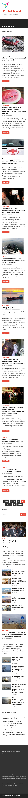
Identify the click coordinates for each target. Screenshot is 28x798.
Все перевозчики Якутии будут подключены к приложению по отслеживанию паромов (14, 634)
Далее (20, 504)
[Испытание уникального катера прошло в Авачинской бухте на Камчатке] (14, 247)
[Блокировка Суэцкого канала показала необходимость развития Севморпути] (6, 671)
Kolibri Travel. (12, 11)
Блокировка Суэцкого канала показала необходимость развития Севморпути (19, 668)
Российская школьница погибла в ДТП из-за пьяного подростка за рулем (13, 161)
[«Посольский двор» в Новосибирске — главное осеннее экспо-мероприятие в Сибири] (14, 537)
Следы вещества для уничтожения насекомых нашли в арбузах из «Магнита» (13, 361)
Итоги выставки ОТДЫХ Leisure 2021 (18, 606)
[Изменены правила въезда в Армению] (6, 594)
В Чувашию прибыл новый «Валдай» (18, 677)
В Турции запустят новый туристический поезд (18, 598)
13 (18, 501)
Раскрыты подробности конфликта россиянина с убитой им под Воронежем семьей (14, 734)
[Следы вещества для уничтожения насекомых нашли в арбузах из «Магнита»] (14, 348)
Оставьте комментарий (7, 62)
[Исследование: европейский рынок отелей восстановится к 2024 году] (6, 583)
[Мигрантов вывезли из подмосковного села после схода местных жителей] (14, 197)
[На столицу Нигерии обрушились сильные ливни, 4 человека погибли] (14, 44)
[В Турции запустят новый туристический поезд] (6, 602)
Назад (6, 501)
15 (7, 504)
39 (14, 504)
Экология (4, 437)
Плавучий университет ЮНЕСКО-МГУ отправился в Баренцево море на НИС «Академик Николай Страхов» (19, 688)
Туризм (3, 538)
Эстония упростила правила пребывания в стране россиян (18, 571)
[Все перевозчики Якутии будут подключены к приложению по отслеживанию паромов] (14, 629)
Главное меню (9, 26)
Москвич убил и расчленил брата (12, 721)
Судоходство (5, 256)
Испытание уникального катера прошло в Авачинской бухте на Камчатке (13, 260)
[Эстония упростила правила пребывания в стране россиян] (6, 575)
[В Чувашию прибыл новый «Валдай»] (6, 681)
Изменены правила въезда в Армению (18, 589)
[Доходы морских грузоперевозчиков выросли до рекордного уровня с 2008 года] (14, 296)
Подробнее (5, 132)
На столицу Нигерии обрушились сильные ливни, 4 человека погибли (14, 58)
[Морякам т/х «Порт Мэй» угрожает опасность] (6, 663)
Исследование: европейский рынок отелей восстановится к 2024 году (19, 581)
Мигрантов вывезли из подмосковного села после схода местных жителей (13, 210)
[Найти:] (14, 514)
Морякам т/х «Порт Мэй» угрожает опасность (17, 659)
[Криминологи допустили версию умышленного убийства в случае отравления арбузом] (14, 96)
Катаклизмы (5, 53)
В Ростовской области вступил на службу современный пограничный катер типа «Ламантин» (19, 701)
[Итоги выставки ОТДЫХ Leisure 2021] (6, 610)
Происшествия (5, 105)
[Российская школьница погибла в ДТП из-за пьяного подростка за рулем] (14, 147)
